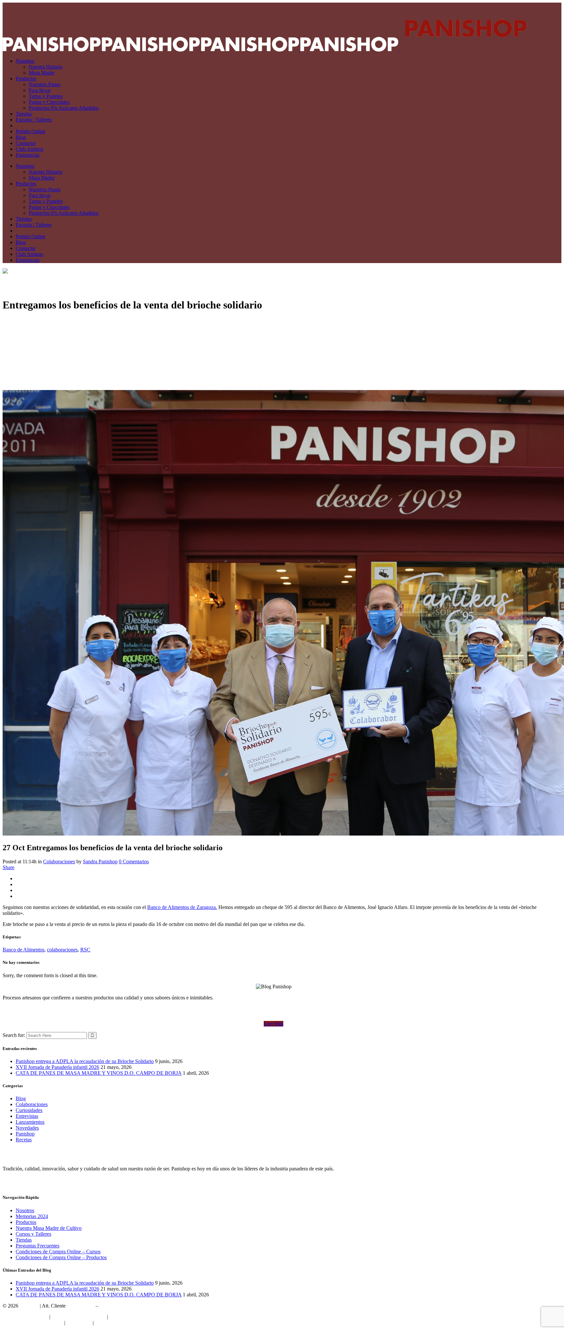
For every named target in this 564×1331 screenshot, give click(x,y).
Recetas (24, 1139)
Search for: (14, 1035)
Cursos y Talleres (33, 1234)
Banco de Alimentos (23, 949)
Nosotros (25, 1210)
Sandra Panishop (100, 861)
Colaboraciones (59, 861)
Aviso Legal (78, 1322)
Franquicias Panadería (25, 1317)
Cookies (103, 1322)
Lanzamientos (30, 1122)
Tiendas (24, 1240)
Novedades (27, 1128)
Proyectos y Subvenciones (79, 1317)
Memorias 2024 (32, 1216)
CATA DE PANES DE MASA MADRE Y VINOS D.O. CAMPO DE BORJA (98, 1073)
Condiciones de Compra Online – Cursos (58, 1251)
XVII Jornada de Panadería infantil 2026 (57, 1067)
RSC (85, 949)
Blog (21, 1098)
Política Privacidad (128, 1317)
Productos (26, 1222)
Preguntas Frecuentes (37, 1245)
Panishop (25, 1133)
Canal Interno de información (33, 1322)
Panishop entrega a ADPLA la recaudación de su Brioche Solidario (85, 1061)
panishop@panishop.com (126, 1305)
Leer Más (273, 1023)
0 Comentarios (134, 861)
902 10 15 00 (80, 1305)
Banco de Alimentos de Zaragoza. (182, 907)
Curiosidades (29, 1110)
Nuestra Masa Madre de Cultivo (49, 1228)
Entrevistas (27, 1116)
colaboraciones (62, 949)
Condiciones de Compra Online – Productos (61, 1257)
